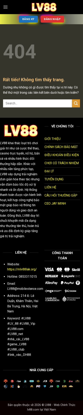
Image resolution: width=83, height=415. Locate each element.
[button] (5, 7)
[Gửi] (76, 103)
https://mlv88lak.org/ (22, 269)
